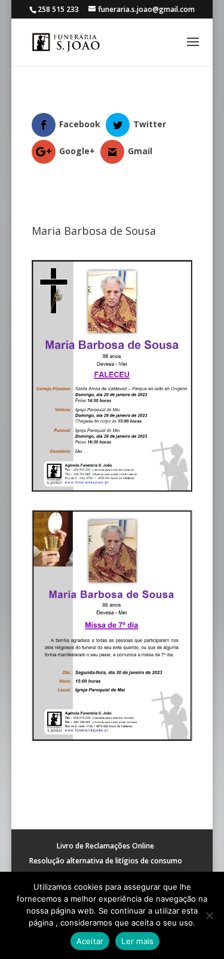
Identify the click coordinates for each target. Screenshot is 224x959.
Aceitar (90, 941)
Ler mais (137, 941)
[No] (209, 915)
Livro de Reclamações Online (105, 846)
